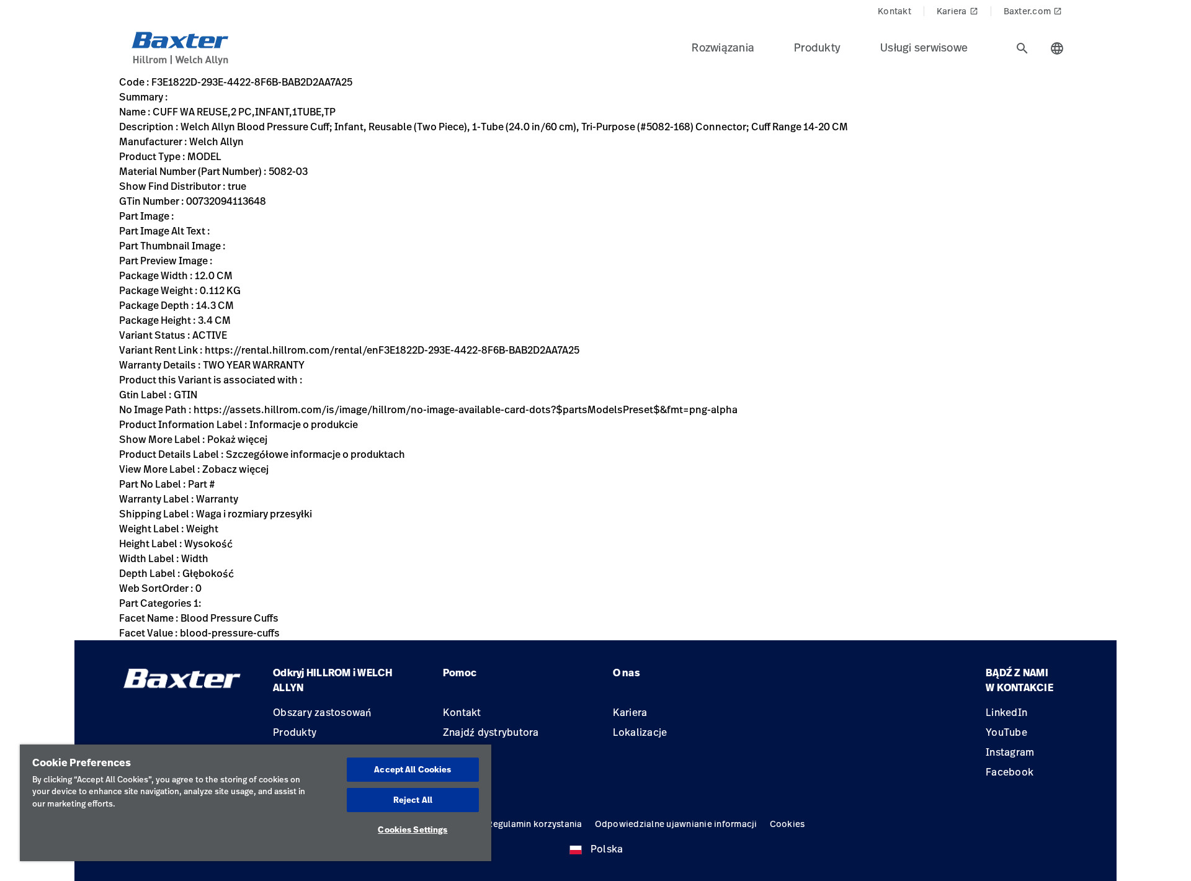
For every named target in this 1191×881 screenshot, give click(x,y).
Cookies (787, 824)
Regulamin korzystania (534, 824)
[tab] (1022, 48)
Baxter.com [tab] (1033, 11)
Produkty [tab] (817, 47)
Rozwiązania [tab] (723, 47)
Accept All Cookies (412, 769)
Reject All (412, 799)
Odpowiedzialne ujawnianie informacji (676, 824)
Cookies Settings (412, 829)
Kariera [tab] (957, 11)
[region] (255, 803)
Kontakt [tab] (894, 11)
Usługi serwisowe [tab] (924, 47)
